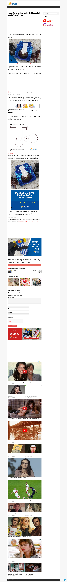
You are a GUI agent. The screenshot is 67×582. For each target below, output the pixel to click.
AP (17, 579)
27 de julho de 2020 (12, 17)
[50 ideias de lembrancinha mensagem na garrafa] (13, 282)
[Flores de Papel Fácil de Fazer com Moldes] (25, 282)
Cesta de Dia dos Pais (35, 287)
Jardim (20, 7)
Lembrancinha (32, 17)
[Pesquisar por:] (51, 13)
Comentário (11, 297)
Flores (29, 7)
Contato (38, 7)
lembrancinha (21, 268)
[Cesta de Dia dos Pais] (36, 282)
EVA (29, 17)
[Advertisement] (16, 26)
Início (9, 7)
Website (10, 312)
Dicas (34, 7)
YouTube (29, 213)
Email (9, 308)
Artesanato (20, 17)
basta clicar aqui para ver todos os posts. (28, 221)
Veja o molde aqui (10, 153)
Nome (9, 305)
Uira (17, 17)
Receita (24, 7)
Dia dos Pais (14, 7)
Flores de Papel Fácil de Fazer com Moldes (24, 288)
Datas (23, 17)
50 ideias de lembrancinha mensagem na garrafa (13, 288)
